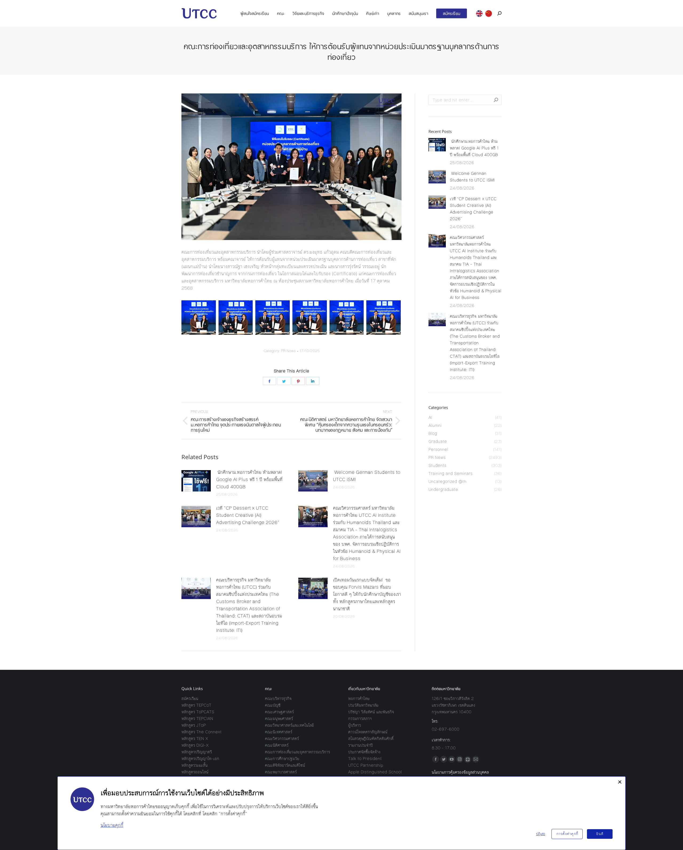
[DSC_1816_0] (198, 317)
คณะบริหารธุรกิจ (278, 698)
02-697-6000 (445, 729)
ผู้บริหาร (354, 725)
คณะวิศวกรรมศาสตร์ (282, 738)
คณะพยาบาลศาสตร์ (281, 772)
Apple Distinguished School (375, 772)
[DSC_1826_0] (236, 317)
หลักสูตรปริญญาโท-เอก (200, 758)
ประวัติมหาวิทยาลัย (363, 705)
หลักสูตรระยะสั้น (194, 765)
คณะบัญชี (272, 705)
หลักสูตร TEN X (194, 738)
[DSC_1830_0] (309, 317)
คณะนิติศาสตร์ (276, 745)
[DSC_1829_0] (272, 317)
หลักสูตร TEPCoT (196, 705)
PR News (288, 351)
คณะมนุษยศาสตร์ (279, 718)
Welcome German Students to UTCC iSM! (366, 476)
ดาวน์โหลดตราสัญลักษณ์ (367, 732)
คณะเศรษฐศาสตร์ (279, 712)
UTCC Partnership (365, 765)
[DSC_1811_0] (346, 317)
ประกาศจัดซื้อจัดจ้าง (364, 752)
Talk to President (365, 758)
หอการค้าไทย (359, 698)
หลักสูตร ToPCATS (197, 712)
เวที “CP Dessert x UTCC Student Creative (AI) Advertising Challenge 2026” (247, 515)
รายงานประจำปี (360, 745)
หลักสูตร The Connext (201, 732)
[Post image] (196, 480)
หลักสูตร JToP (193, 725)
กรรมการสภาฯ (360, 718)
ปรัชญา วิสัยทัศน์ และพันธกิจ (371, 712)
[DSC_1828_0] (383, 317)
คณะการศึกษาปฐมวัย (282, 758)
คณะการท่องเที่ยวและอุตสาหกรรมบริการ (297, 752)
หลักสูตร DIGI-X (195, 745)
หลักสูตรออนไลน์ (194, 772)
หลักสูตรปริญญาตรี (196, 752)
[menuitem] (254, 13)
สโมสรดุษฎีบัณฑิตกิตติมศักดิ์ (371, 738)
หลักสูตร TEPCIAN (197, 718)
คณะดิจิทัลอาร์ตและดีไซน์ (285, 765)
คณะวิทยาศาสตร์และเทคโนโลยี (289, 725)
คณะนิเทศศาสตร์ (278, 732)
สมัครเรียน (189, 698)
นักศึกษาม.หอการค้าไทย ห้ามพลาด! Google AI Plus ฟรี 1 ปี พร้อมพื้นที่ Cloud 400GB (249, 479)
